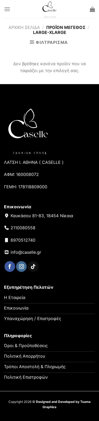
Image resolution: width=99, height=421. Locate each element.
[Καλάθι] (92, 9)
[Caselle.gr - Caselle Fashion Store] (49, 9)
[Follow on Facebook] (9, 266)
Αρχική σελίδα (24, 27)
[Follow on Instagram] (21, 266)
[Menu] (7, 9)
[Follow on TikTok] (33, 266)
